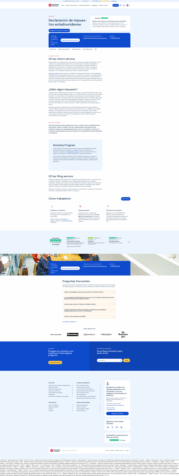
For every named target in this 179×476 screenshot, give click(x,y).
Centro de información (72, 5)
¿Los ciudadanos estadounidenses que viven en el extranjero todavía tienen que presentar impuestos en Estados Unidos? (88, 298)
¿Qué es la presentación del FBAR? (75, 316)
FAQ (96, 49)
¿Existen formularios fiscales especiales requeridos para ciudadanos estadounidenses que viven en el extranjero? (85, 310)
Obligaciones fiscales (82, 405)
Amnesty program (76, 49)
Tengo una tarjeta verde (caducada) (86, 390)
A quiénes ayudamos (84, 5)
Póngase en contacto (55, 362)
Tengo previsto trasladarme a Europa (86, 398)
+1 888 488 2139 (114, 38)
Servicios (94, 5)
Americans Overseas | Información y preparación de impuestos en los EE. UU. (54, 5)
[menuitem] (63, 5)
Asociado (51, 410)
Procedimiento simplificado (56, 392)
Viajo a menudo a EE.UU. (83, 392)
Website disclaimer (53, 406)
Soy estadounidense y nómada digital (86, 396)
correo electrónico (67, 220)
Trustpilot (115, 1)
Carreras (51, 408)
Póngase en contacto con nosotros (59, 30)
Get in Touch (125, 199)
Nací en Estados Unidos (83, 385)
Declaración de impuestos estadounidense (59, 385)
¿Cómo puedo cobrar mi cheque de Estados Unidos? (80, 304)
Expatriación (52, 394)
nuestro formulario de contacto (70, 40)
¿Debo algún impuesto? (64, 49)
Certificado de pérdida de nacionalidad (59, 396)
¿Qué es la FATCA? (81, 406)
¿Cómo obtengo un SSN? (83, 408)
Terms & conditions (53, 405)
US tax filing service (87, 49)
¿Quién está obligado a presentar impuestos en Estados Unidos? (83, 292)
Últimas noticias (103, 5)
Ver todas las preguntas (69, 321)
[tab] (89, 292)
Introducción (53, 49)
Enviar (126, 360)
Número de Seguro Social (55, 389)
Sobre (62, 5)
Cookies (127, 450)
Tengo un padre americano (83, 387)
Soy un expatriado (81, 394)
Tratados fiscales (81, 410)
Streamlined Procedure (73, 152)
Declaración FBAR (53, 387)
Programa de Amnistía (54, 390)
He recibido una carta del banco (85, 389)
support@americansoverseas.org (94, 38)
